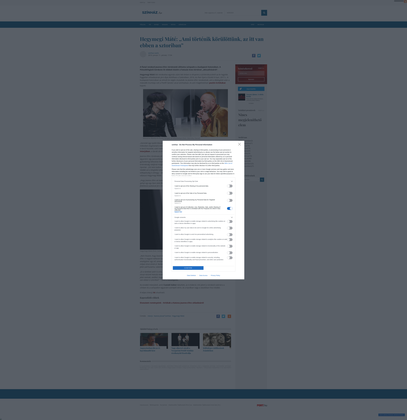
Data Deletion (191, 275)
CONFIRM (188, 268)
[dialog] (203, 210)
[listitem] (203, 181)
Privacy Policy (215, 275)
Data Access (203, 275)
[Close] (240, 145)
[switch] (230, 186)
